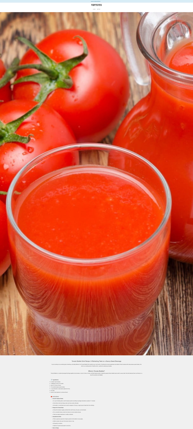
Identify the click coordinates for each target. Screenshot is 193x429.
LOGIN (94, 9)
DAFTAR (98, 9)
